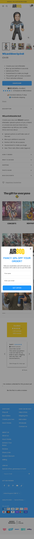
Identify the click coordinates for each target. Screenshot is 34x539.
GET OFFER (17, 288)
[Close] (30, 249)
